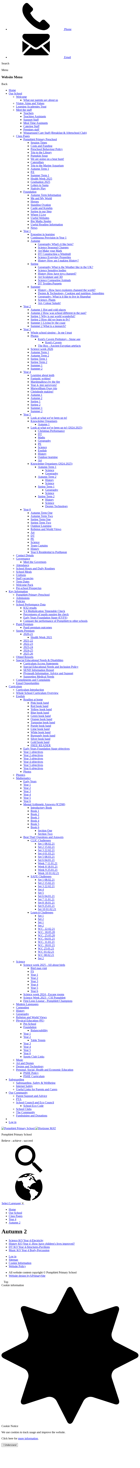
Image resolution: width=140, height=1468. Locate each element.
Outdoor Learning (41, 525)
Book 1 (35, 810)
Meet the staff (24, 109)
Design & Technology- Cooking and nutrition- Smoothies (71, 293)
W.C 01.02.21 (46, 951)
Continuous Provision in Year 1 (49, 237)
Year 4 (27, 371)
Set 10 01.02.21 (47, 909)
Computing (22, 1007)
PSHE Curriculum (33, 1076)
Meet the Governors (34, 561)
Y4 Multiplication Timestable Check (44, 611)
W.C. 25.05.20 (46, 935)
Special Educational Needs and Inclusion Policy (50, 666)
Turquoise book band (43, 722)
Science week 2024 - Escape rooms (43, 994)
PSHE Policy (31, 1073)
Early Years (29, 781)
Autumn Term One (41, 512)
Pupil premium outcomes (37, 627)
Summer (35, 286)
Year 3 (27, 329)
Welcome (21, 96)
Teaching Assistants (34, 116)
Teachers (28, 113)
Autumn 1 (36, 394)
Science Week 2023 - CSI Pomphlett (44, 997)
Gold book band (40, 742)
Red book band (39, 706)
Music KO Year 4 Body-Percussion (29, 1250)
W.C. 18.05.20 (46, 932)
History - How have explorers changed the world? (67, 290)
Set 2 (41, 919)
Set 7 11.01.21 (46, 899)
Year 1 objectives (33, 751)
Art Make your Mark (50, 250)
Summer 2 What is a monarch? (48, 326)
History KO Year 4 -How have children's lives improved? (42, 1243)
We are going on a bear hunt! (47, 159)
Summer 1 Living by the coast (48, 322)
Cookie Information (20, 1263)
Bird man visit (39, 968)
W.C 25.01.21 (46, 948)
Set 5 (41, 892)
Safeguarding (16, 1079)
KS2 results (30, 607)
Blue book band (40, 712)
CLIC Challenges (41, 840)
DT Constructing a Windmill (54, 254)
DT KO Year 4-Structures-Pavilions (29, 1247)
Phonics (20, 774)
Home (12, 90)
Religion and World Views (46, 529)
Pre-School (29, 1023)
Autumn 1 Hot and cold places (48, 309)
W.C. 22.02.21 (46, 928)
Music (19, 1059)
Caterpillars (37, 162)
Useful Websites (40, 217)
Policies (20, 601)
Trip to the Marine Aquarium (47, 165)
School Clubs (24, 1109)
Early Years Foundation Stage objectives (46, 748)
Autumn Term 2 (40, 355)
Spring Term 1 (39, 358)
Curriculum (15, 686)
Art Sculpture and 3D (50, 276)
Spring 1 (35, 401)
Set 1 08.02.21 (46, 843)
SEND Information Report (38, 670)
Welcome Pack (24, 584)
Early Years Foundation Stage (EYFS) (45, 617)
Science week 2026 (42, 349)
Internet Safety (24, 1086)
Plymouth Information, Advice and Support (48, 673)
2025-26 (28, 653)
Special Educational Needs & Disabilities (39, 660)
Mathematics (23, 778)
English (42, 450)
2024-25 (28, 650)
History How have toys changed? (57, 273)
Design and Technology (30, 1066)
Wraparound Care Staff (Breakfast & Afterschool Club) (55, 132)
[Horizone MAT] (45, 1128)
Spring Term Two (41, 522)
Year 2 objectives (33, 755)
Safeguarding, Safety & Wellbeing (35, 1082)
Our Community (18, 1092)
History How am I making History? (58, 260)
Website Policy (17, 1266)
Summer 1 (36, 365)
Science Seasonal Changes (53, 247)
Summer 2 (36, 368)
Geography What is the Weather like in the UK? (65, 267)
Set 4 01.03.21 (46, 853)
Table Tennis (38, 1040)
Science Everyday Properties (54, 257)
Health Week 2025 (41, 178)
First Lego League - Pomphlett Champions (47, 1000)
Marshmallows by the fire (45, 381)
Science (42, 447)
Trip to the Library (41, 152)
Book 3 (35, 817)
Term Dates (22, 581)
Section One (45, 830)
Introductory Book (41, 807)
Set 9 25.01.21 (46, 905)
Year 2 (27, 306)
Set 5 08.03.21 (46, 856)
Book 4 (35, 820)
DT (40, 434)
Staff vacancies (24, 578)
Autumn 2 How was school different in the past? (58, 312)
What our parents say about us (40, 100)
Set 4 (41, 889)
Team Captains (39, 545)
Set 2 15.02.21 (46, 846)
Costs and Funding (41, 145)
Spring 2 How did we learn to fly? (50, 319)
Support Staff (31, 119)
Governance (23, 558)
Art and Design (25, 1063)
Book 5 (35, 824)
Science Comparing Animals (54, 280)
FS (32, 971)
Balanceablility (39, 1030)
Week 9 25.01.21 (48, 869)
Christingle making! (42, 391)
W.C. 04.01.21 (46, 938)
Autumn (35, 240)
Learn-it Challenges (42, 912)
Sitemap (13, 1259)
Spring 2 (35, 404)
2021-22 (28, 640)
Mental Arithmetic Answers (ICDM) (44, 804)
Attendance (22, 565)
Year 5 (27, 414)
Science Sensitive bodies (52, 270)
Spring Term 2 (39, 362)
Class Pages (23, 136)
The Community (25, 1112)
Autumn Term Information (46, 195)
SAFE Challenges (41, 876)
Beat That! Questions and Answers (43, 837)
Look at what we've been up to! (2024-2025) (56, 427)
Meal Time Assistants (35, 122)
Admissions (23, 598)
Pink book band (40, 702)
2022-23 (28, 643)
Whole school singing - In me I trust (51, 332)
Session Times (39, 142)
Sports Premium (25, 630)
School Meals (24, 571)
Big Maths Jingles (41, 221)
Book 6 (35, 827)
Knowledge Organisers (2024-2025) (51, 463)
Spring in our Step (41, 211)
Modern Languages (27, 1004)
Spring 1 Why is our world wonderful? (53, 316)
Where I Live (38, 214)
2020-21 (28, 634)
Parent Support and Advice (31, 1095)
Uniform (21, 575)
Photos (34, 335)
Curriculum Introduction (30, 689)
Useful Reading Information (47, 224)
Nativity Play (38, 188)
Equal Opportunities (27, 683)
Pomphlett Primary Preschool (40, 139)
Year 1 (27, 231)
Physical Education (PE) (30, 1020)
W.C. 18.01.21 (46, 945)
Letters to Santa (39, 185)
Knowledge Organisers (44, 421)
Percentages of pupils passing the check (46, 614)
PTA (19, 1099)
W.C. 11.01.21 (46, 941)
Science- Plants (46, 299)
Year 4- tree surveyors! (44, 385)
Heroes (35, 201)
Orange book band (41, 719)
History (42, 453)
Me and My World (41, 198)
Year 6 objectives (33, 768)
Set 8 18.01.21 (46, 902)
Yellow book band (41, 709)
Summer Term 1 (40, 175)
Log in (12, 1122)
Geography (44, 440)
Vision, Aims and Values (30, 103)
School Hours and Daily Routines (35, 568)
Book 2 (35, 814)
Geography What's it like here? (55, 244)
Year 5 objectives (33, 765)
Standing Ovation (41, 204)
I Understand (9, 1445)
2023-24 (28, 647)
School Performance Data (31, 604)
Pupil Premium (24, 624)
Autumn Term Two (42, 516)
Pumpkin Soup (39, 155)
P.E (32, 172)
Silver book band (40, 738)
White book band (40, 732)
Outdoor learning (48, 457)
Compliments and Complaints (33, 679)
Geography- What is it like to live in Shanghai (64, 296)
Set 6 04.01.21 (46, 860)
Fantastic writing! (41, 378)
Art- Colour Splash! (49, 303)
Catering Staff (31, 126)
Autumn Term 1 (40, 168)
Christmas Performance (51, 430)
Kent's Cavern (53, 342)
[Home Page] (18, 1128)
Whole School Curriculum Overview (37, 693)
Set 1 (41, 915)
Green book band (41, 715)
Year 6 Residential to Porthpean (49, 552)
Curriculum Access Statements (40, 663)
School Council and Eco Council (35, 1102)
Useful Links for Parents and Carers (36, 1089)
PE (39, 444)
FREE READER (41, 745)
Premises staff (31, 129)
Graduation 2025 (40, 181)
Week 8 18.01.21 (48, 866)
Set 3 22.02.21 (46, 850)
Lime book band (40, 729)
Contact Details (25, 555)
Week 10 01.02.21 (48, 873)
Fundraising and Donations (31, 1115)
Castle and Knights (41, 208)
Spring (34, 263)
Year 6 (27, 509)
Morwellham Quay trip (44, 388)
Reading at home (33, 699)
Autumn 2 (36, 398)
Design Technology (56, 506)
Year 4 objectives (33, 761)
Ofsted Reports (24, 656)
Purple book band (41, 725)
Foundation (29, 191)
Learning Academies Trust (31, 106)
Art (40, 460)
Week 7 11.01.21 (47, 863)
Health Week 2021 (41, 637)
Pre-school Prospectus (28, 588)
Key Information (18, 591)
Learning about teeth (42, 375)
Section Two (45, 833)
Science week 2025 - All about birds (44, 964)
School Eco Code (33, 1105)
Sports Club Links (33, 1056)
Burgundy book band (43, 735)
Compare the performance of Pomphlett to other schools (55, 620)
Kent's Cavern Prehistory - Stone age (59, 339)
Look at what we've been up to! (49, 417)
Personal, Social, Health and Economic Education (44, 1069)
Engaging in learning (43, 234)
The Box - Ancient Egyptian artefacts (59, 345)
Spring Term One (41, 519)
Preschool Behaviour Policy (47, 149)
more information (28, 1438)
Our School (15, 93)
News (34, 227)
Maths (41, 437)
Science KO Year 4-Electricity (26, 1240)
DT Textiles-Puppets (50, 283)
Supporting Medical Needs (38, 676)
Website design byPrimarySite (27, 1275)
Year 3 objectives (33, 758)
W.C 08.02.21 (46, 955)
